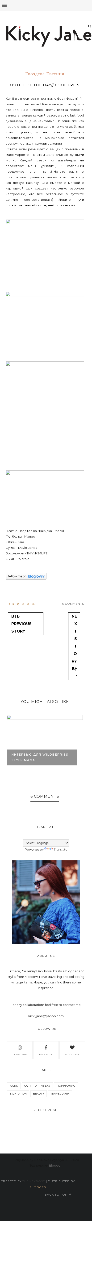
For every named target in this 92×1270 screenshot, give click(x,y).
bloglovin (72, 1054)
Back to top (56, 1194)
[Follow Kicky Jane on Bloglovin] (26, 578)
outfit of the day (37, 1085)
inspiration (18, 1093)
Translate (60, 849)
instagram (20, 1054)
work (13, 1085)
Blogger (55, 1165)
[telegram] (18, 604)
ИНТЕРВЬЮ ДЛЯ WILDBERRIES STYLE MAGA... (40, 757)
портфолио (66, 1085)
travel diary (60, 1093)
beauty (38, 1093)
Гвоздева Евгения (44, 74)
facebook (46, 1054)
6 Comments (73, 603)
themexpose (33, 1181)
